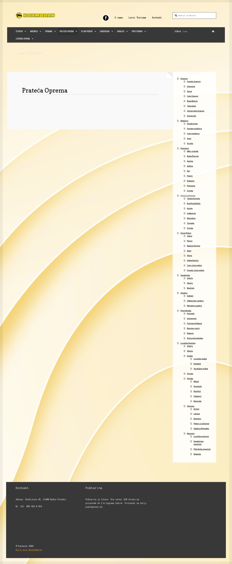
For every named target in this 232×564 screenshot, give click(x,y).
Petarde (190, 313)
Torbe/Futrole (193, 198)
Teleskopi (191, 106)
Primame (48, 31)
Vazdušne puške (201, 368)
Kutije (190, 208)
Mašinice (34, 31)
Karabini (197, 363)
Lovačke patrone (201, 436)
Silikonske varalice (195, 300)
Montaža (197, 401)
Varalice (120, 31)
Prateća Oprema (67, 31)
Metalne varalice (194, 305)
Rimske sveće (193, 328)
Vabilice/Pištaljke (201, 428)
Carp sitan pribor (194, 265)
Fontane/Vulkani (194, 323)
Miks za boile (192, 151)
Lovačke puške (200, 358)
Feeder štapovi (194, 81)
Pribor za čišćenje (201, 423)
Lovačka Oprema (23, 38)
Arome (190, 161)
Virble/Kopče (193, 260)
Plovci (189, 241)
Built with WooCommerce (29, 550)
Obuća (190, 283)
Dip (188, 171)
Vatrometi (192, 318)
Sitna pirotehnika (195, 338)
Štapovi (19, 31)
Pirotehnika (137, 31)
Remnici (197, 418)
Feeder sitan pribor (195, 270)
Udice (189, 236)
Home (21, 53)
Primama (191, 185)
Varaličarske (192, 123)
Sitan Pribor (87, 31)
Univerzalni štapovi (195, 111)
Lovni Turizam (137, 17)
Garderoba (105, 31)
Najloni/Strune (193, 245)
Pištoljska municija (202, 449)
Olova (189, 255)
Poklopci (197, 396)
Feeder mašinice (194, 128)
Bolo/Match (192, 101)
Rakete (190, 333)
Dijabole (197, 454)
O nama (119, 17)
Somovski (191, 116)
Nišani (196, 381)
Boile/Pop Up (193, 156)
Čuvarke (190, 223)
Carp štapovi (192, 96)
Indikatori (191, 213)
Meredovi (191, 218)
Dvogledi (198, 386)
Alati (189, 250)
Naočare (190, 288)
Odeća (190, 278)
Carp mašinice (193, 133)
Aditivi (190, 166)
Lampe (197, 413)
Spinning (191, 86)
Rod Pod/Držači (193, 203)
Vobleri (190, 296)
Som (189, 138)
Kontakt (157, 17)
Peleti (190, 176)
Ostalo (190, 143)
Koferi (196, 409)
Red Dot (197, 391)
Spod (189, 91)
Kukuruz (190, 180)
